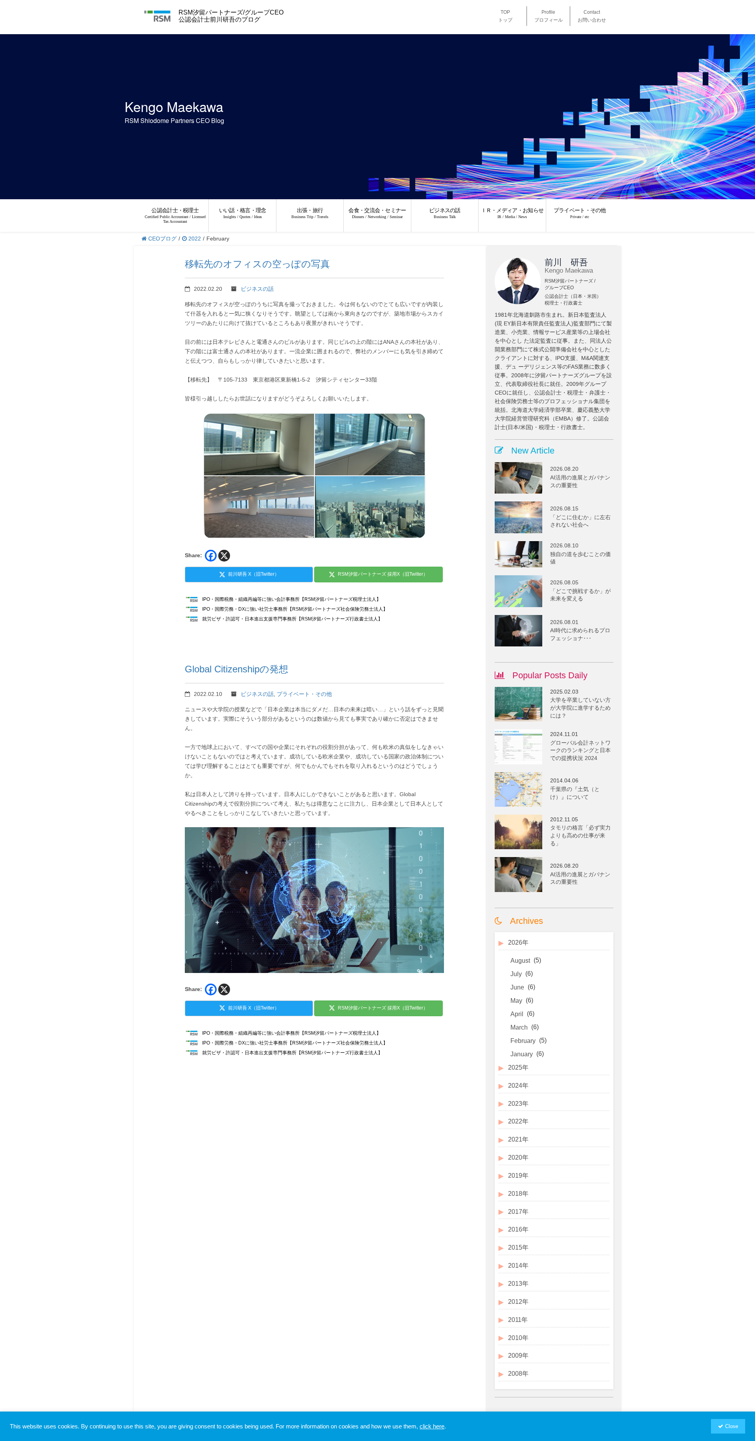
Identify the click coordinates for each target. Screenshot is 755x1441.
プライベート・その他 (580, 213)
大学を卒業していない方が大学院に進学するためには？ (580, 707)
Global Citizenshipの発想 (236, 669)
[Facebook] (211, 556)
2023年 (518, 1103)
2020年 (518, 1157)
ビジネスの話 (444, 213)
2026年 (518, 942)
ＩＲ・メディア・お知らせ (512, 213)
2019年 (518, 1175)
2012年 (518, 1301)
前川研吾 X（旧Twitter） (253, 574)
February (523, 1040)
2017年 (518, 1211)
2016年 (518, 1229)
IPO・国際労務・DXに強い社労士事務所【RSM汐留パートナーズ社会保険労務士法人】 (295, 609)
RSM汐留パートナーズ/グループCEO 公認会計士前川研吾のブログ (231, 16)
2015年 (518, 1247)
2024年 (518, 1085)
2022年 (518, 1121)
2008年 (518, 1373)
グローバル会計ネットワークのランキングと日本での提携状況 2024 (580, 750)
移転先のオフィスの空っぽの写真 (257, 264)
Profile (548, 16)
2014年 (518, 1265)
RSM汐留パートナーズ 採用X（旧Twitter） (383, 574)
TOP (505, 16)
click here (432, 1426)
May (516, 1000)
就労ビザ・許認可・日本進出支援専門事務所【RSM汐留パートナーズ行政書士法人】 (292, 619)
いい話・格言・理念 (242, 213)
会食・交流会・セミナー (377, 213)
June (517, 987)
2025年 (518, 1067)
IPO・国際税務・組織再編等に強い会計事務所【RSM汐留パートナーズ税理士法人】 (291, 599)
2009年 (518, 1355)
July (516, 974)
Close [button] (731, 1426)
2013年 (518, 1283)
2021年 (518, 1139)
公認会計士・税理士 (175, 215)
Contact (592, 16)
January (521, 1054)
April (516, 1014)
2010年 (518, 1338)
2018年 (518, 1193)
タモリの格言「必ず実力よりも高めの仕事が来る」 (580, 835)
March (519, 1027)
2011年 (518, 1319)
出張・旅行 (309, 213)
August (520, 960)
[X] (224, 556)
